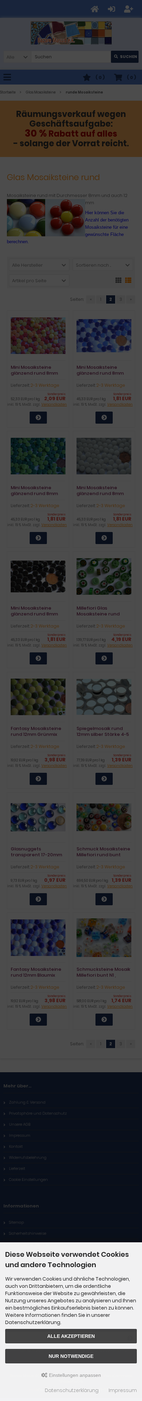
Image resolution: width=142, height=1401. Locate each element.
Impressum (123, 1390)
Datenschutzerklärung (72, 1390)
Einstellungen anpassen (74, 1375)
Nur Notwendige (71, 1356)
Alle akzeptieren (71, 1336)
